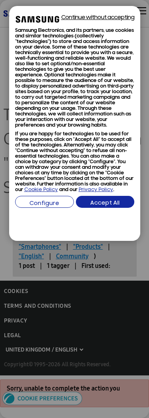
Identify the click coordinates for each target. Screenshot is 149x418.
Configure (44, 204)
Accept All (105, 203)
